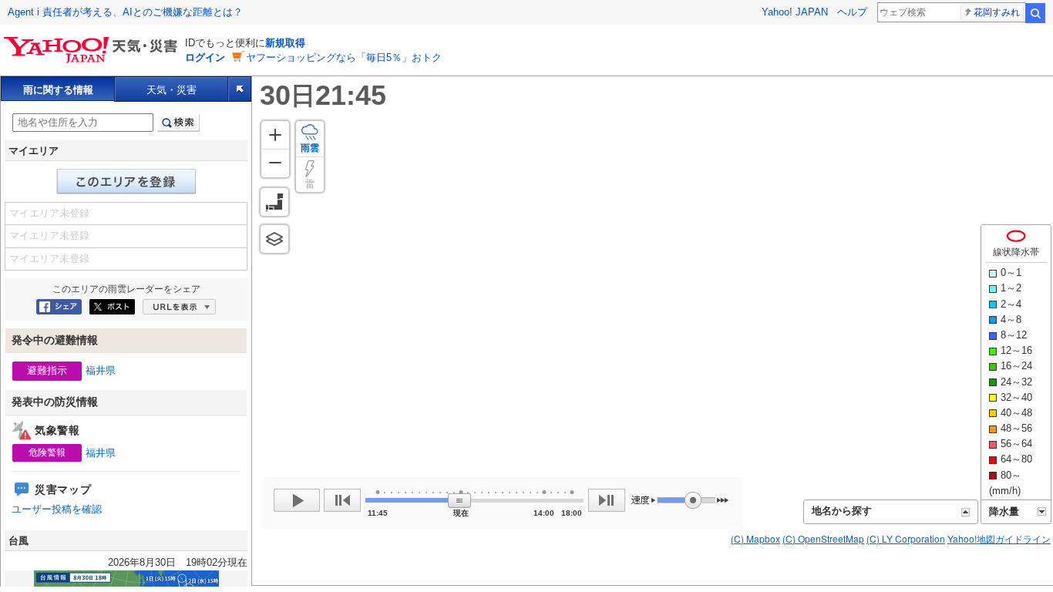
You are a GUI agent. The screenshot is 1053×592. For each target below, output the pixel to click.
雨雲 (310, 148)
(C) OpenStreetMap (823, 538)
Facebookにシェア (59, 306)
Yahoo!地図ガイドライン (999, 538)
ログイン (205, 57)
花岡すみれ (997, 12)
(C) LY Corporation (905, 538)
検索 (1035, 13)
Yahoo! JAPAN (795, 12)
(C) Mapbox (755, 538)
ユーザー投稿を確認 (57, 509)
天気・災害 (171, 90)
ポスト (112, 306)
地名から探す (842, 510)
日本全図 (274, 202)
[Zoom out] (275, 163)
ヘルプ (852, 12)
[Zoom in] (275, 135)
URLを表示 (179, 306)
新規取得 (285, 43)
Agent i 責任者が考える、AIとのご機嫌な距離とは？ (125, 12)
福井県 (101, 370)
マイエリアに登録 (126, 181)
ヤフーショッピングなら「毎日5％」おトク (344, 57)
